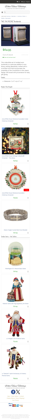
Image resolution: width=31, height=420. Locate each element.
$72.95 (15, 306)
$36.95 (15, 124)
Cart (19, 1)
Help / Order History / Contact (15, 396)
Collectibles (13, 16)
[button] (5, 411)
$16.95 (15, 271)
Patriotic (24, 16)
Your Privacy (15, 400)
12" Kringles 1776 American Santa (15, 338)
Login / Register (26, 1)
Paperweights (8, 18)
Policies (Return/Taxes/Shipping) (15, 398)
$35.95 (15, 198)
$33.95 (15, 341)
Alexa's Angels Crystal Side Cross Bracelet (15, 230)
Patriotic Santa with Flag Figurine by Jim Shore (15, 303)
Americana (8, 16)
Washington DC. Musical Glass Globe (15, 268)
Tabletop (3, 18)
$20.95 (15, 233)
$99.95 (15, 378)
